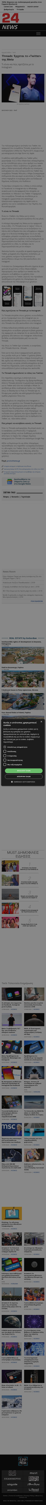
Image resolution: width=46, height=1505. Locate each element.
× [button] (41, 722)
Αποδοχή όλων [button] (23, 771)
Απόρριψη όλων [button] (23, 776)
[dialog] (23, 752)
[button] (23, 782)
